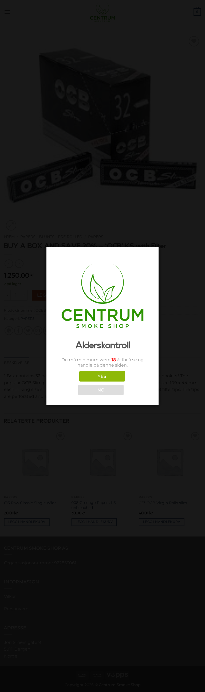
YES (102, 376)
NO (101, 389)
